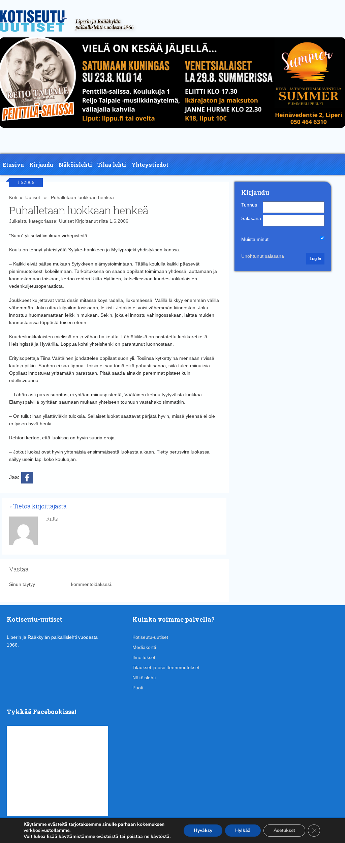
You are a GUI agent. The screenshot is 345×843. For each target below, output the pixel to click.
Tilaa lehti (111, 164)
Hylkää (243, 830)
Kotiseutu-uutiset (150, 637)
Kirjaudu (41, 164)
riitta (103, 221)
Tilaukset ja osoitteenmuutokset (165, 667)
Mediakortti (144, 647)
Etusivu (13, 164)
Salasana (251, 218)
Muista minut (255, 239)
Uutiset (32, 197)
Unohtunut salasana (262, 256)
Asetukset (284, 830)
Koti (13, 197)
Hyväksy (203, 830)
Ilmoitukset (143, 657)
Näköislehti (75, 164)
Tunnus (249, 205)
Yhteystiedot (149, 164)
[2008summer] (172, 129)
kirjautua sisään (53, 584)
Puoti (137, 687)
